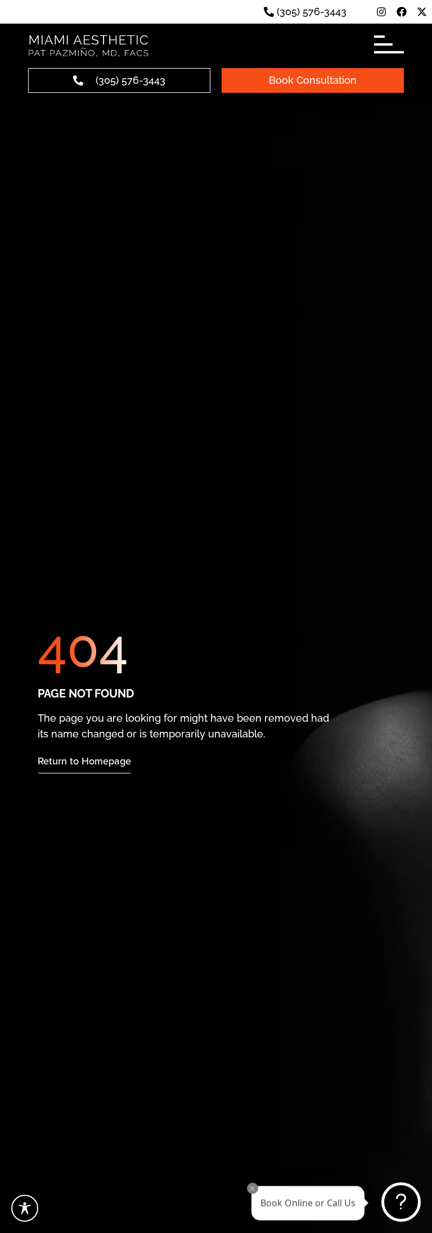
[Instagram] (381, 12)
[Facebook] (402, 12)
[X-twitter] (422, 12)
